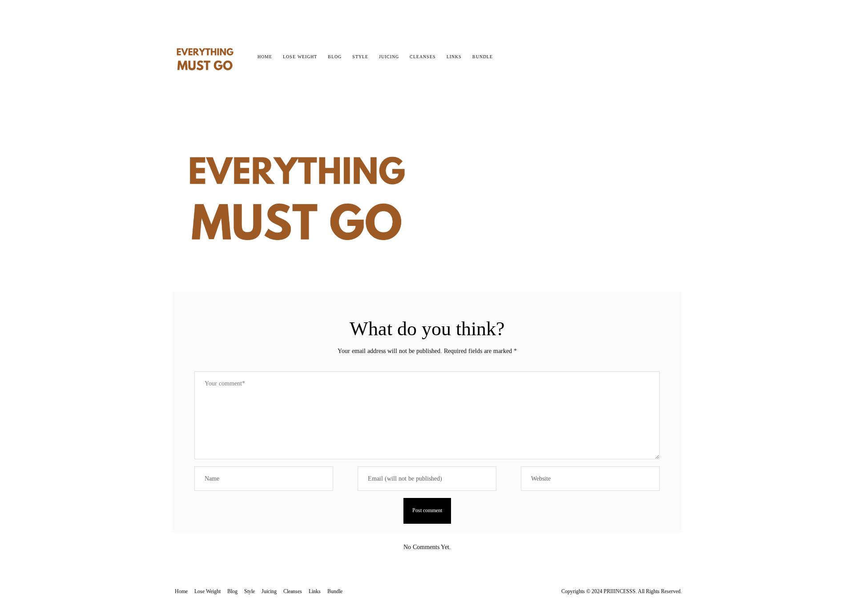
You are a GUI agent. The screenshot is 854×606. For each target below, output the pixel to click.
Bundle (482, 56)
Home (265, 56)
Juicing (389, 56)
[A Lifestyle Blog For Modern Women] (205, 54)
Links (454, 56)
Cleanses (423, 56)
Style (360, 56)
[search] (506, 57)
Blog (335, 56)
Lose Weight (300, 56)
